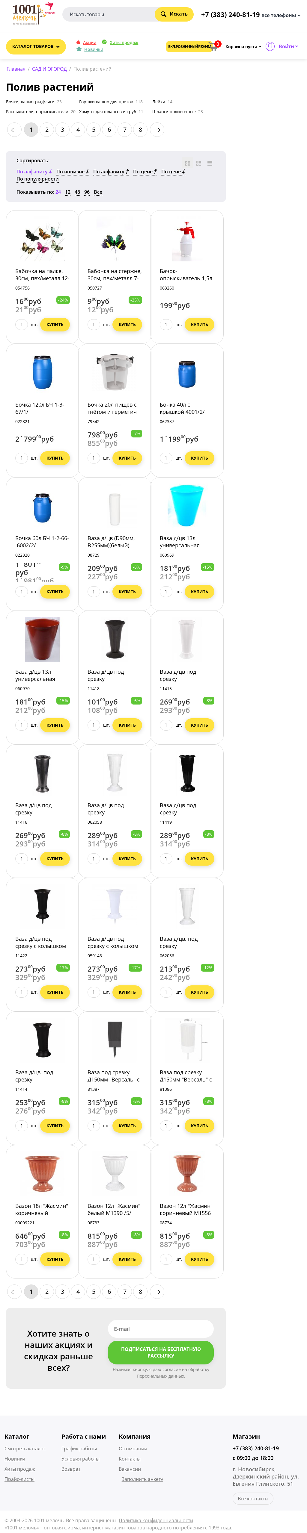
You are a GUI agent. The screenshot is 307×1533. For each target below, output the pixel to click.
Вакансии (130, 1469)
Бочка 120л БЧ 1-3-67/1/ (39, 408)
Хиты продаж (124, 42)
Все (98, 192)
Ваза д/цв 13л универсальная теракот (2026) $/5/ (39, 679)
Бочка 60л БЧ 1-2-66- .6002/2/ (42, 541)
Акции (89, 42)
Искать (179, 13)
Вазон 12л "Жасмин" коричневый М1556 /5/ (186, 1213)
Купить (55, 324)
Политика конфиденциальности (156, 1520)
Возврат (70, 1469)
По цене (143, 171)
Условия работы (80, 1458)
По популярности (37, 178)
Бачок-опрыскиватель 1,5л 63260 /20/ (186, 278)
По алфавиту (109, 171)
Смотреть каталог (25, 1448)
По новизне (71, 171)
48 (77, 192)
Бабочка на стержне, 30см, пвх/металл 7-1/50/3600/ (115, 278)
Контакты (130, 1458)
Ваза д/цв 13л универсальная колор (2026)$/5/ (181, 545)
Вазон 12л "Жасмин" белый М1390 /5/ (114, 1209)
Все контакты (253, 1498)
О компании (133, 1448)
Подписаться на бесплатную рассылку (161, 1352)
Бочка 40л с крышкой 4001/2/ (182, 408)
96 (87, 192)
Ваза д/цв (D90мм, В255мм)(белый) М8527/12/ (111, 545)
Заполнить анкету (142, 1479)
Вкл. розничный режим (189, 46)
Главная (16, 69)
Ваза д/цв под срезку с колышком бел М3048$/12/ (113, 946)
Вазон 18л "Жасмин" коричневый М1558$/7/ (41, 1213)
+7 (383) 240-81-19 (256, 1448)
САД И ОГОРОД (49, 69)
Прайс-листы (19, 1479)
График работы (79, 1448)
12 (67, 192)
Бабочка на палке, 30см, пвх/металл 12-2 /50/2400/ (42, 278)
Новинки (93, 49)
